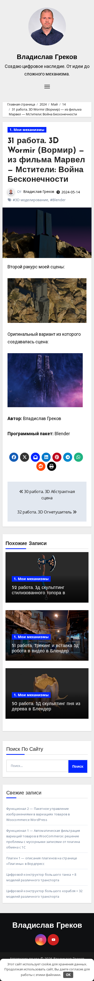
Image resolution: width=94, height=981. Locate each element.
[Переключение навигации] (47, 87)
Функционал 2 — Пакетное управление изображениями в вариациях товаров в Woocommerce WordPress (38, 814)
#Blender (58, 199)
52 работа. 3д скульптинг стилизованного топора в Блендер (38, 593)
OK (68, 974)
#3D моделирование (30, 199)
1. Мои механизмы (27, 129)
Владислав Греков (47, 57)
